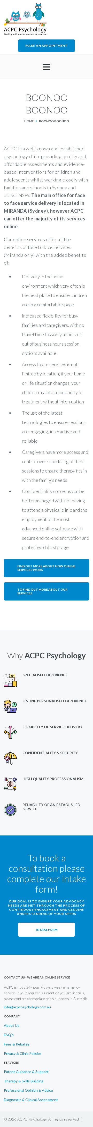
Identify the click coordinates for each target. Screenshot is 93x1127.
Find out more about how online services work (46, 568)
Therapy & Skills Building (23, 1081)
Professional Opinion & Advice (28, 1090)
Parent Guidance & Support (26, 1072)
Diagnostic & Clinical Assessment (31, 1100)
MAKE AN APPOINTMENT (46, 46)
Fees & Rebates (16, 1044)
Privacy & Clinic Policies (23, 1053)
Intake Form (46, 930)
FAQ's (9, 1035)
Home (29, 121)
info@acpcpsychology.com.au (27, 1007)
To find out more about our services (42, 591)
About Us (11, 1025)
